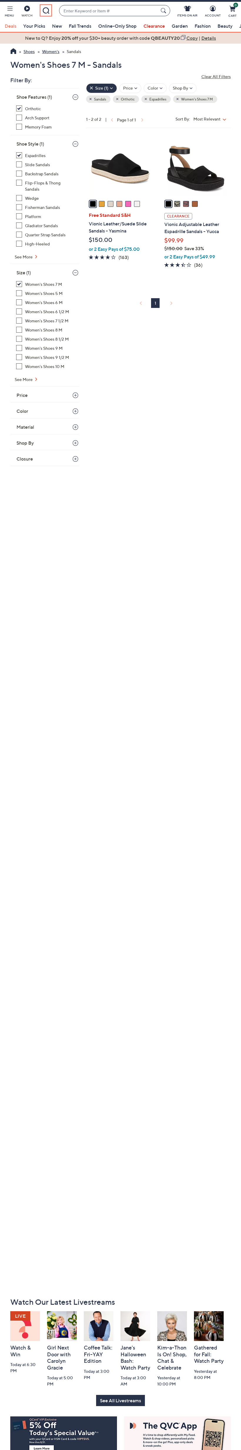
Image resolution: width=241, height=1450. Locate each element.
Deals (10, 26)
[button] (9, 12)
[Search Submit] (164, 10)
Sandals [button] (99, 99)
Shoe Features (34, 97)
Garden (180, 26)
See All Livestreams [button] (120, 1400)
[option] (120, 38)
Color (22, 411)
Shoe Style (30, 144)
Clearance (154, 26)
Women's (50, 51)
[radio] (93, 204)
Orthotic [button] (127, 99)
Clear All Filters (216, 76)
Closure (24, 459)
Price (22, 395)
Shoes (29, 51)
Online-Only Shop (117, 26)
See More (24, 256)
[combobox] (108, 10)
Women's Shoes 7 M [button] (196, 99)
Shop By (25, 443)
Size (23, 273)
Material (25, 427)
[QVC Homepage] (13, 51)
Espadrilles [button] (157, 99)
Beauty (224, 26)
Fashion (203, 26)
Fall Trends (80, 26)
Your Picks (34, 26)
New (57, 26)
